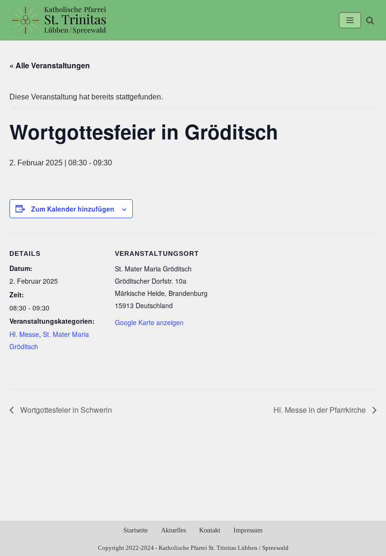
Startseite (135, 530)
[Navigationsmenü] (350, 20)
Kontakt (209, 530)
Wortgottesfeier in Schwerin (65, 409)
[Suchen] (370, 20)
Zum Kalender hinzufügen (72, 208)
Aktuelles (173, 530)
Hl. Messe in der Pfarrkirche (320, 409)
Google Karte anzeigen (149, 322)
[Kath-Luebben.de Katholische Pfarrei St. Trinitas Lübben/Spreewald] (59, 20)
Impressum (248, 530)
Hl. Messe (24, 334)
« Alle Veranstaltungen (49, 65)
